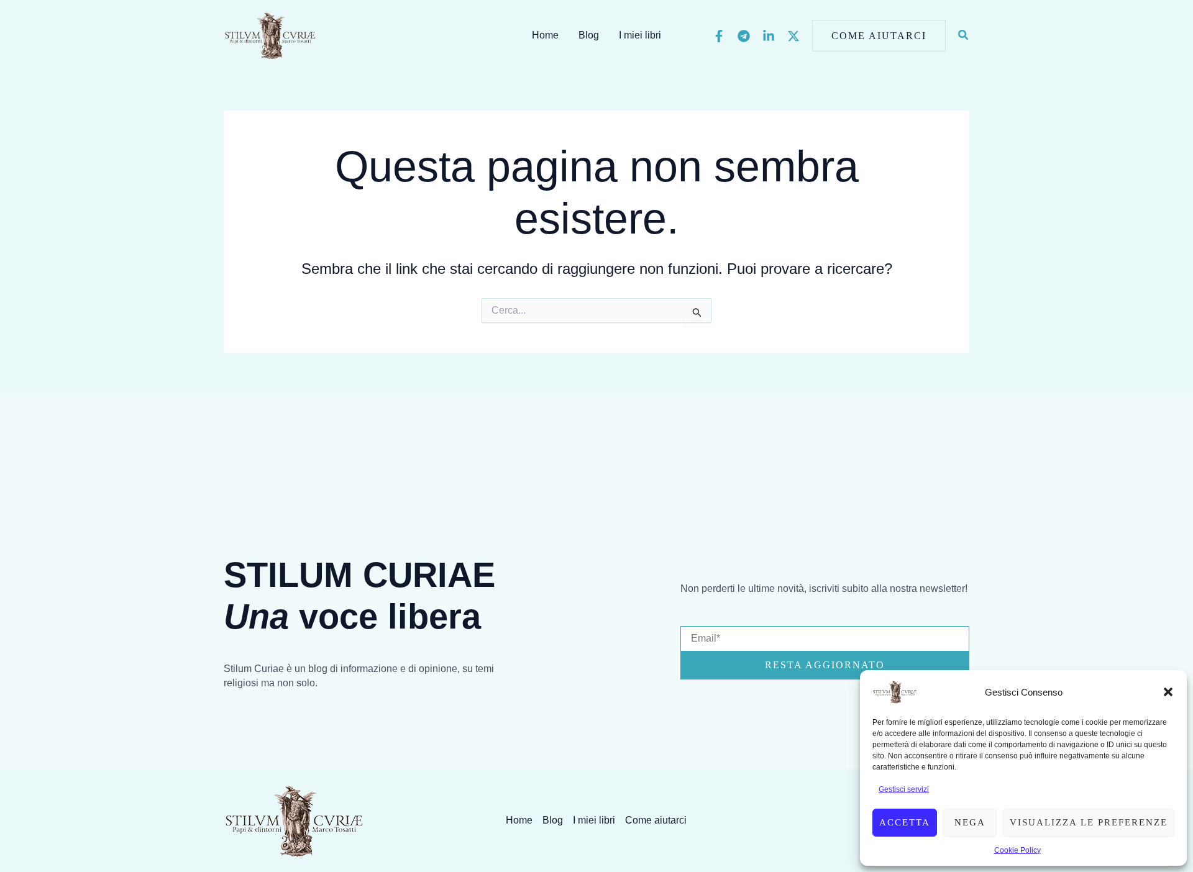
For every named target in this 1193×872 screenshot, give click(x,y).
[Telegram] (744, 36)
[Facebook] (719, 36)
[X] (793, 36)
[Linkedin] (768, 36)
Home (545, 35)
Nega (969, 822)
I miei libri (640, 35)
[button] (1168, 692)
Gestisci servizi (904, 789)
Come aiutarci (656, 820)
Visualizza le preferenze (1089, 822)
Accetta (904, 822)
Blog (588, 35)
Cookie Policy (1017, 850)
